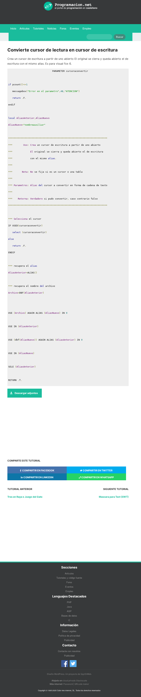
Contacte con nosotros (69, 651)
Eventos (74, 28)
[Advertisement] (68, 428)
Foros (63, 28)
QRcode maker (82, 684)
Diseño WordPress (55, 674)
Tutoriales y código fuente (69, 577)
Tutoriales (39, 28)
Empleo (87, 28)
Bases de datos (69, 615)
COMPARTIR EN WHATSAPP (97, 477)
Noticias (51, 28)
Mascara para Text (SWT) (114, 496)
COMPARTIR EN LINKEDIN (38, 477)
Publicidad (69, 640)
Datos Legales (69, 631)
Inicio (13, 28)
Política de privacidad (69, 635)
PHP (69, 602)
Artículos (25, 28)
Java (69, 606)
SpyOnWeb (86, 674)
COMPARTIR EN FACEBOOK (38, 470)
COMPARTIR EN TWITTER (97, 470)
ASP (69, 611)
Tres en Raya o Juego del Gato (24, 496)
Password (68, 684)
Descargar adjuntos (26, 393)
